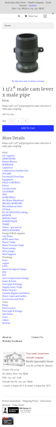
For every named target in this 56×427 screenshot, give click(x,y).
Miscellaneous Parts (12, 206)
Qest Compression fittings (15, 278)
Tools (5, 317)
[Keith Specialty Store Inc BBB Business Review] (17, 410)
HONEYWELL (9, 197)
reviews (33, 5)
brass (5, 260)
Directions (45, 401)
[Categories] (44, 15)
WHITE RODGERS (11, 230)
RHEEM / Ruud (9, 218)
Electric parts (9, 308)
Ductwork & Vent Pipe (13, 176)
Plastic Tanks (8, 242)
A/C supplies (8, 155)
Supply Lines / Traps (12, 287)
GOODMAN (8, 191)
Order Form (18, 405)
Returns (6, 405)
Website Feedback (12, 341)
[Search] (19, 16)
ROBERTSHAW (9, 221)
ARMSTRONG (9, 158)
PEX (4, 272)
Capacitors (7, 167)
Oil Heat (6, 209)
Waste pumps (9, 248)
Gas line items (9, 188)
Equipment (7, 179)
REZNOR (6, 215)
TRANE (5, 224)
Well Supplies (9, 254)
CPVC (5, 266)
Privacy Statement (11, 401)
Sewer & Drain (9, 281)
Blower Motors (9, 161)
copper (5, 263)
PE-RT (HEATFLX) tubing (15, 212)
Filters (5, 185)
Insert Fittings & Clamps (14, 269)
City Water (7, 236)
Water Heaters (9, 290)
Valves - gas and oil (11, 227)
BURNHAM (7, 164)
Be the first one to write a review (28, 81)
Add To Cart (28, 128)
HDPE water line (10, 239)
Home (8, 25)
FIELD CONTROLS (11, 182)
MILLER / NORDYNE (12, 203)
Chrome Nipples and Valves (16, 293)
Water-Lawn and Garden (14, 296)
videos (5, 320)
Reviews (6, 323)
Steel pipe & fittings (12, 284)
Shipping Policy (30, 401)
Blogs (5, 305)
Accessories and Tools (13, 299)
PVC (4, 275)
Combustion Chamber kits (15, 170)
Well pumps (8, 251)
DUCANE (6, 173)
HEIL (4, 194)
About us (6, 337)
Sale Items (7, 314)
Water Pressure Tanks (13, 245)
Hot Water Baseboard (12, 200)
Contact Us (37, 337)
